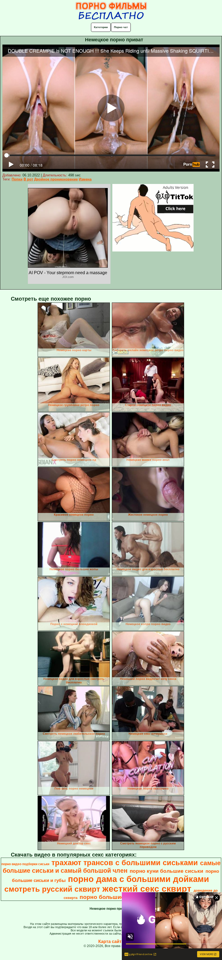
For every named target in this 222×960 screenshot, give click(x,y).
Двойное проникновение (56, 179)
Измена (85, 179)
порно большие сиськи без (118, 897)
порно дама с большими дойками (138, 879)
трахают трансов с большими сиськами (124, 863)
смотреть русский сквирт (52, 889)
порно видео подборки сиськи (25, 864)
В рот (28, 179)
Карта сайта (111, 941)
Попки (17, 179)
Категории (101, 27)
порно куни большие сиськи (166, 871)
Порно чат (121, 27)
